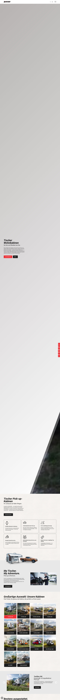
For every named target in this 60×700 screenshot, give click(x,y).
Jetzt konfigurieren (8, 256)
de (52, 1)
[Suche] (50, 2)
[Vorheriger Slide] (4, 682)
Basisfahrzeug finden (8, 514)
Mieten (15, 256)
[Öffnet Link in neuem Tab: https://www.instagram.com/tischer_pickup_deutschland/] (59, 353)
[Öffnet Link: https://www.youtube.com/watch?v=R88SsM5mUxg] (43, 578)
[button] (7, 2)
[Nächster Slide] (56, 682)
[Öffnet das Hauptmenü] (55, 1)
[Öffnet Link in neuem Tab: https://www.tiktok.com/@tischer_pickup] (59, 356)
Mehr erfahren (37, 687)
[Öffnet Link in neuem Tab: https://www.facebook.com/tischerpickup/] (59, 348)
